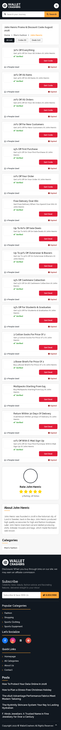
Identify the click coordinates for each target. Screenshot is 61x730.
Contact (8, 670)
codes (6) (22, 40)
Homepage (10, 656)
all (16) (9, 40)
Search (53, 14)
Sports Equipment (13, 626)
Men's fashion (10, 548)
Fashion (8, 613)
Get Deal (48, 214)
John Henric (36, 35)
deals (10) (36, 40)
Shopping (9, 617)
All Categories (11, 661)
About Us (9, 665)
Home (7, 35)
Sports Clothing (12, 622)
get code (48, 61)
